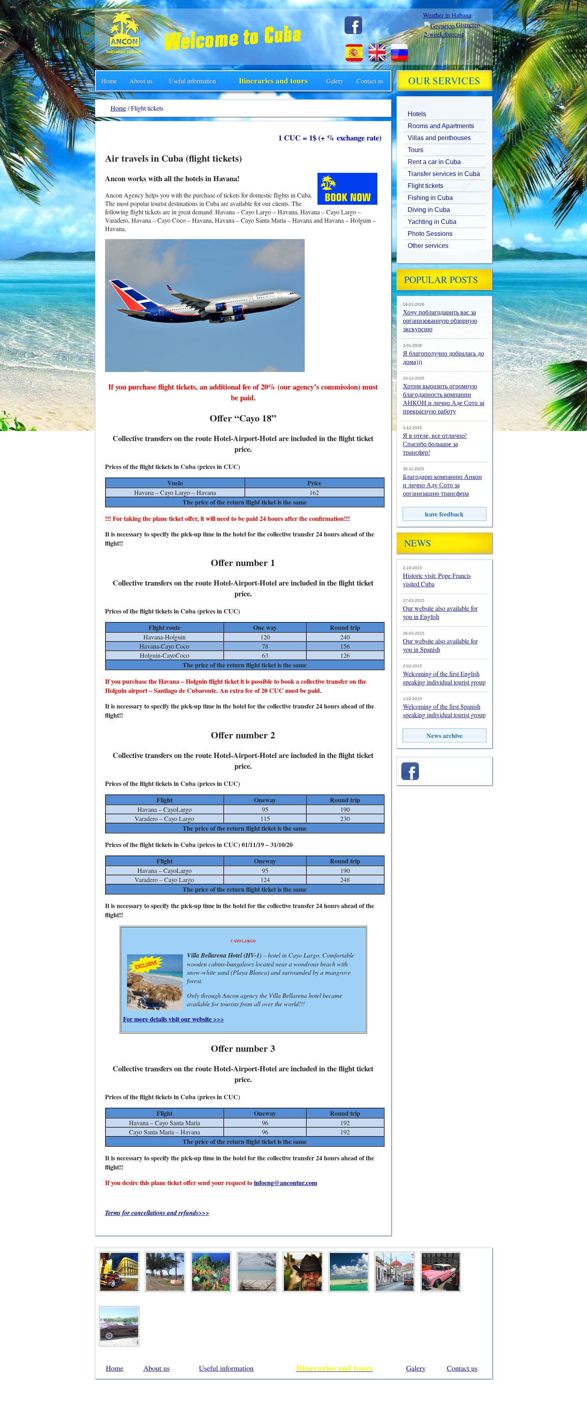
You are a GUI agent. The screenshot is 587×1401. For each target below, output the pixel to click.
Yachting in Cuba (432, 221)
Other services (428, 245)
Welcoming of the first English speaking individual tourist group (444, 677)
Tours (415, 149)
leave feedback (444, 513)
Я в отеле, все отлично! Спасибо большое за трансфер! (435, 443)
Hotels (417, 114)
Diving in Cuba (429, 209)
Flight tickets (425, 185)
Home (109, 81)
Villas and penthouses (439, 138)
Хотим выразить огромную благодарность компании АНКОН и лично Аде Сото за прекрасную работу (443, 398)
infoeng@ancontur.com (285, 1182)
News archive (444, 735)
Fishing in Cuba (430, 197)
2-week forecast (444, 34)
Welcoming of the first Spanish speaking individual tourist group (444, 710)
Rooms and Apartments (441, 126)
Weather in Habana (447, 15)
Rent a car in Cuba (434, 161)
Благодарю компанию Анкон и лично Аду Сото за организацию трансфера (442, 484)
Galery (334, 81)
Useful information (192, 81)
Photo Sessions (430, 233)
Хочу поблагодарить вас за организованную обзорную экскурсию (440, 320)
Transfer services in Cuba (444, 173)
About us (141, 81)
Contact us (370, 81)
